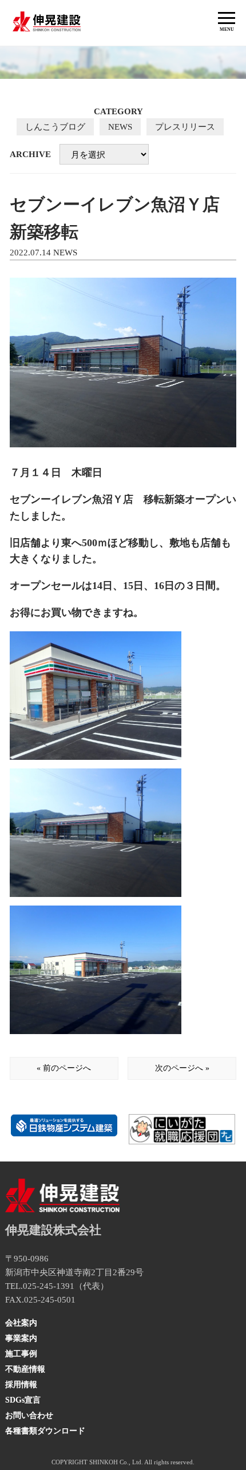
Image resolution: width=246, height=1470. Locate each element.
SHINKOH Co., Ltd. (116, 1462)
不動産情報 (25, 1369)
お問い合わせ (29, 1415)
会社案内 (21, 1323)
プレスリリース (185, 126)
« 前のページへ (64, 1068)
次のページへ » (182, 1068)
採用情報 (21, 1384)
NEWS (120, 126)
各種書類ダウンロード (45, 1431)
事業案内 (21, 1338)
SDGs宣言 (23, 1400)
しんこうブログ (55, 126)
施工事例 (21, 1353)
